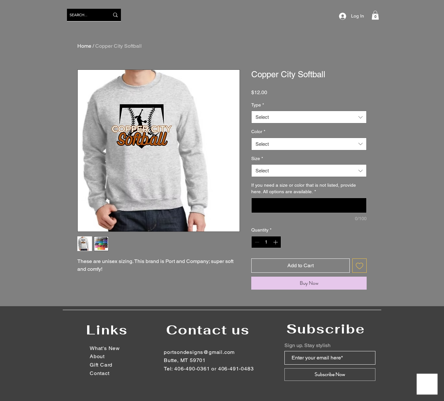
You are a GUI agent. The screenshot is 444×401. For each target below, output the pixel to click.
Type (257, 104)
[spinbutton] (266, 242)
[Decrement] (256, 242)
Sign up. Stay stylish (307, 345)
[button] (375, 15)
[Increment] (276, 242)
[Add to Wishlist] (359, 265)
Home (84, 46)
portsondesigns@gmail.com (199, 352)
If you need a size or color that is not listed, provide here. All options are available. (303, 188)
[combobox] (309, 117)
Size (257, 158)
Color (258, 131)
